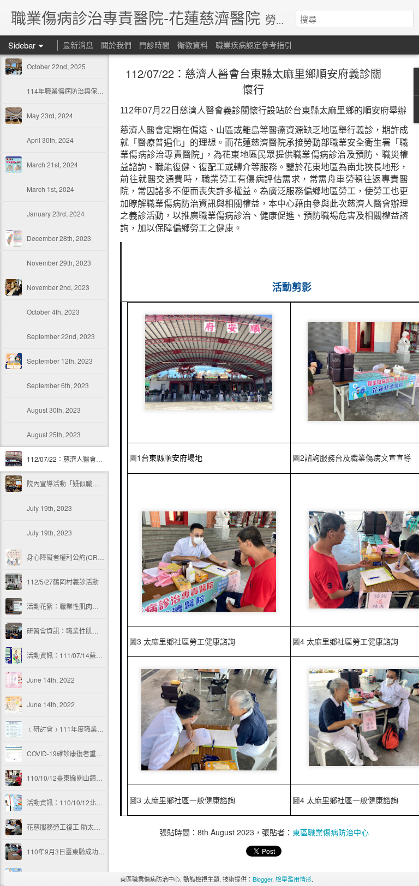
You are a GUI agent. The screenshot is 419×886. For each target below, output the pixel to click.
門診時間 (154, 44)
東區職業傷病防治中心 (330, 832)
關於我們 (116, 44)
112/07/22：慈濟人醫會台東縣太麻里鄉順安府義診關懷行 (253, 81)
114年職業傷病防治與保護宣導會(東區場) (87, 90)
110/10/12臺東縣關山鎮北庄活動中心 (81, 777)
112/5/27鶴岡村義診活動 (63, 581)
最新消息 (78, 44)
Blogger (262, 879)
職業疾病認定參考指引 (254, 44)
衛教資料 (192, 44)
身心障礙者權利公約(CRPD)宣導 (74, 557)
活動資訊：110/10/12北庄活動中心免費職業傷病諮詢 (104, 802)
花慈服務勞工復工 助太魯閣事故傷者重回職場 (93, 826)
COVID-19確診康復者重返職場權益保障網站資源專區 (104, 753)
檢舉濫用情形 (294, 879)
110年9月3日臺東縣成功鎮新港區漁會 (82, 851)
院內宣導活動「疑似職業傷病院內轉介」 (86, 483)
